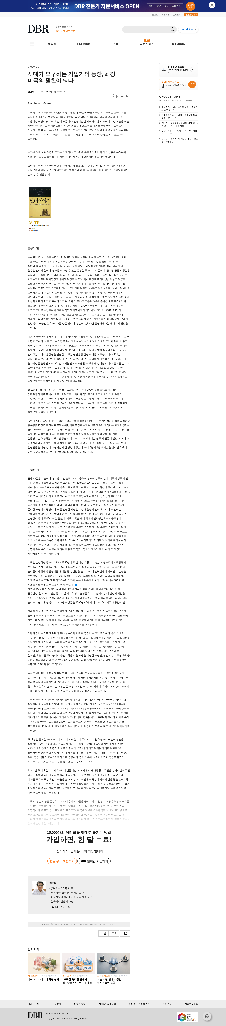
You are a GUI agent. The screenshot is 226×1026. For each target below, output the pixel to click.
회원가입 (165, 15)
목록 (114, 933)
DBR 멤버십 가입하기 (94, 861)
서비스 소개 (33, 1004)
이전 (103, 933)
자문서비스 (147, 43)
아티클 (52, 43)
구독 (115, 43)
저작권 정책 (79, 1004)
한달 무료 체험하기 (62, 861)
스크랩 (127, 96)
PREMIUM (83, 43)
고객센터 (177, 15)
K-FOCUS (178, 43)
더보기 (112, 95)
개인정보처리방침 (107, 1004)
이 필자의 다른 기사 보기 (60, 907)
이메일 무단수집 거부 (139, 1004)
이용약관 (56, 1004)
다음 (125, 933)
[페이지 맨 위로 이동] (208, 1017)
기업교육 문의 (191, 15)
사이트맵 (167, 1004)
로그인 (155, 15)
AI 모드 (189, 29)
